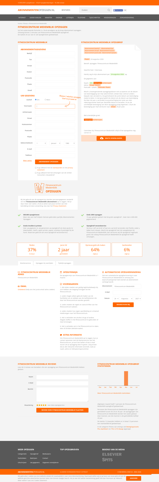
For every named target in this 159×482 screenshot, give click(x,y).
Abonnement (106, 286)
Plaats (29, 84)
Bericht (30, 389)
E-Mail (107, 292)
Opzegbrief (34, 454)
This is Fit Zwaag (117, 429)
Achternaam (27, 112)
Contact (45, 458)
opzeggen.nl (36, 10)
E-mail (29, 149)
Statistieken (22, 458)
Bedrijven (33, 458)
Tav (30, 59)
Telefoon (28, 155)
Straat (29, 66)
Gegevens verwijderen (51, 462)
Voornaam (28, 106)
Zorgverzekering (127, 18)
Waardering (28, 405)
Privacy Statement (59, 206)
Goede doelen (35, 18)
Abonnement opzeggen (48, 162)
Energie (59, 18)
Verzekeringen (110, 18)
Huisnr (29, 72)
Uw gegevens (35, 462)
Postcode (28, 78)
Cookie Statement (40, 480)
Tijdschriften (94, 18)
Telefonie (81, 18)
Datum (107, 298)
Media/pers (47, 454)
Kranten (48, 18)
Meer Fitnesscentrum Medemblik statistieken (113, 393)
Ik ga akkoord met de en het (55, 169)
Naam (31, 377)
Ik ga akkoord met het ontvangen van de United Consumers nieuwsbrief (54, 174)
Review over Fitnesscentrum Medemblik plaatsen (62, 410)
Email (30, 90)
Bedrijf (29, 53)
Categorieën (22, 454)
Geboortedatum (27, 143)
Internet (22, 18)
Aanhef (29, 100)
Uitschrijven (22, 462)
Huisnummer (27, 124)
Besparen (66, 10)
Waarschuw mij (123, 304)
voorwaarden (57, 168)
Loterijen (70, 18)
